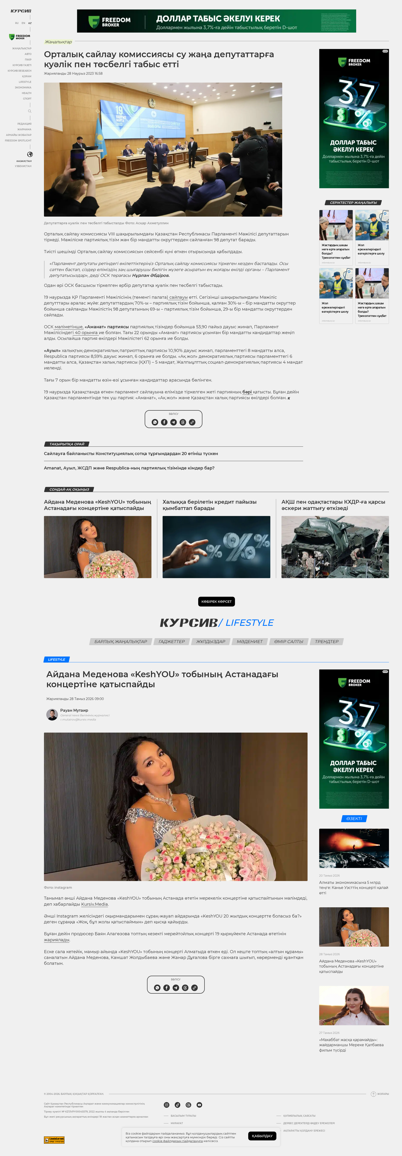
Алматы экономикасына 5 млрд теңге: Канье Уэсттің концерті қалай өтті (353, 887)
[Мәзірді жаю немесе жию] (29, 111)
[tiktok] (177, 1105)
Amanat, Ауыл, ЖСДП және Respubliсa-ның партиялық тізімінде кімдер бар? (129, 468)
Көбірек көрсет (216, 602)
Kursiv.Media (94, 904)
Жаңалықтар (21, 48)
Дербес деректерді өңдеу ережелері (309, 1123)
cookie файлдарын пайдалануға (177, 1141)
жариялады (56, 939)
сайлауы (178, 297)
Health (26, 93)
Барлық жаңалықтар (121, 641)
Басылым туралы (183, 1116)
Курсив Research (19, 70)
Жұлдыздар (211, 641)
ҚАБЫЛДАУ (262, 1136)
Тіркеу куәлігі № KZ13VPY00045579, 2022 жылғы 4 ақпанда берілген (86, 1111)
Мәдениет (249, 641)
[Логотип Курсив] (20, 11)
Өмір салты (289, 641)
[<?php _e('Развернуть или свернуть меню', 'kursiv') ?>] (30, 154)
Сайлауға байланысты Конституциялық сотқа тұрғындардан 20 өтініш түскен (131, 453)
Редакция (24, 123)
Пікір (28, 59)
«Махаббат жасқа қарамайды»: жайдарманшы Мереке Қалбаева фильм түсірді (351, 1045)
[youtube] (199, 1105)
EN (23, 23)
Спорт (27, 98)
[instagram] (166, 1105)
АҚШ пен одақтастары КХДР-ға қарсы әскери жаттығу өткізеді (333, 505)
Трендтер (327, 641)
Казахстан (23, 161)
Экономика (23, 87)
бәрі (247, 392)
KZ (29, 23)
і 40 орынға (86, 332)
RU (17, 23)
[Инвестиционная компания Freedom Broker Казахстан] (19, 37)
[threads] (188, 1105)
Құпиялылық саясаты (299, 1116)
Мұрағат (177, 1123)
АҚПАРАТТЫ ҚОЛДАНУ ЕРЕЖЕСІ (304, 1130)
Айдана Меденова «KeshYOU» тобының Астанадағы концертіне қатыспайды (97, 505)
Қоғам (26, 76)
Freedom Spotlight (18, 140)
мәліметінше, (69, 326)
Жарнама (24, 129)
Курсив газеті (22, 65)
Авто (28, 54)
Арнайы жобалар (18, 135)
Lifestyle (25, 82)
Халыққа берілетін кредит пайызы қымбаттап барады (210, 505)
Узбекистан (23, 166)
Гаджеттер (171, 641)
